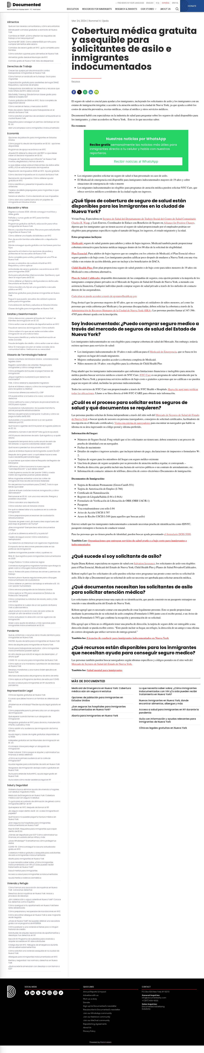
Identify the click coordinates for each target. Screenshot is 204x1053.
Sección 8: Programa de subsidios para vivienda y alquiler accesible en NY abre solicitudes (31, 940)
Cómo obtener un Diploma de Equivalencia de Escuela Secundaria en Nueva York (33, 282)
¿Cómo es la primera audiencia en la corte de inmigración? (29, 759)
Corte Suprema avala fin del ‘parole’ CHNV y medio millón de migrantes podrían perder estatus (31, 473)
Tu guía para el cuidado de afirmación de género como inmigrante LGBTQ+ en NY (34, 802)
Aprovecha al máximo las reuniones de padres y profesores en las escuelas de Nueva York (30, 252)
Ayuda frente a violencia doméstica (24, 878)
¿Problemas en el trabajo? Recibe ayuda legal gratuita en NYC (34, 705)
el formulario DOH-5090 (177, 534)
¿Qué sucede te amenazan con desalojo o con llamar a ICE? (34, 967)
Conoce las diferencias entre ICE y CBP (25, 392)
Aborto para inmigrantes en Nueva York (26, 859)
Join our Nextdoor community (96, 1017)
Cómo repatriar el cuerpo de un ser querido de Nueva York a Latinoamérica (32, 606)
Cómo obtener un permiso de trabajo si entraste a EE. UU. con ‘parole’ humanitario (34, 584)
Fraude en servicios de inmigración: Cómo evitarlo (31, 328)
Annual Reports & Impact (94, 992)
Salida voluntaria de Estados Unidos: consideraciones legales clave (33, 360)
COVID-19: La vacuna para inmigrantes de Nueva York (32, 660)
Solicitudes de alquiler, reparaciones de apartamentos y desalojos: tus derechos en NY (34, 934)
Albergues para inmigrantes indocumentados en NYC (33, 957)
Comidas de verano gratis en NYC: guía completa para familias (33, 49)
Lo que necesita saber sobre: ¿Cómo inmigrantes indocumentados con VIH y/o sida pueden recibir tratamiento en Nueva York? (31, 864)
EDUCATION (73, 8)
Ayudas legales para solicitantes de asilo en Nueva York (34, 764)
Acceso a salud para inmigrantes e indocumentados (33, 874)
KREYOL (175, 3)
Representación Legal (20, 690)
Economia (13, 133)
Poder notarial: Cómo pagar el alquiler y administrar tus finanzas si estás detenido (33, 753)
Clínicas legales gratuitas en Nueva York (26, 695)
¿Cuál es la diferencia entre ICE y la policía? (28, 533)
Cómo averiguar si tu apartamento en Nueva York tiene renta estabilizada (33, 906)
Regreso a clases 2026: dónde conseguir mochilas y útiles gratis (32, 213)
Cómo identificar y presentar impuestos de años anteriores (30, 185)
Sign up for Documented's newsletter (99, 1006)
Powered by (100, 1042)
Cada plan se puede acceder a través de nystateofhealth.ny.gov (104, 296)
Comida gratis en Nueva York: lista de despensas (30, 61)
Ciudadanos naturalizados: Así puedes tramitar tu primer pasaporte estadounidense (31, 409)
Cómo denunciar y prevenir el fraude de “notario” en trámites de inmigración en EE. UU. (32, 319)
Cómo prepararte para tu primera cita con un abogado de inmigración (33, 711)
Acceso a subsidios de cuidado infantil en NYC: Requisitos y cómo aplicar (30, 264)
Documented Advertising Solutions (153, 1007)
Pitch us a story (90, 999)
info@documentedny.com (154, 997)
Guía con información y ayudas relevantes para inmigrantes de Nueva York (167, 720)
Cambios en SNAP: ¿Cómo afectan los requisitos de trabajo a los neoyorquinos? (31, 37)
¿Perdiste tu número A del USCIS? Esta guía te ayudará (33, 432)
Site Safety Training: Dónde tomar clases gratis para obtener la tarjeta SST (32, 95)
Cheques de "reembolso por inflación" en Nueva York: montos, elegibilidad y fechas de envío (32, 160)
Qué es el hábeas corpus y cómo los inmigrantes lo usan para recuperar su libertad (34, 387)
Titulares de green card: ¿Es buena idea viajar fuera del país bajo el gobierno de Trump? (33, 522)
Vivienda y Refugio (17, 883)
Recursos (76, 81)
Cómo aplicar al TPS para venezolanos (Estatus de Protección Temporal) (31, 594)
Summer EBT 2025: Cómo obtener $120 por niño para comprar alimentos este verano (32, 43)
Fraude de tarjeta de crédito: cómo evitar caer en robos (33, 343)
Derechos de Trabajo (19, 66)
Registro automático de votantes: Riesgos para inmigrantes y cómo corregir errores (30, 366)
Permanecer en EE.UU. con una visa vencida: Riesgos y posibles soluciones (33, 497)
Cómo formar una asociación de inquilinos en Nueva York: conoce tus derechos (32, 888)
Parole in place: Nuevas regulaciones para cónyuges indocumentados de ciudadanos (32, 578)
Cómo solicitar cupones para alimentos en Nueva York (33, 54)
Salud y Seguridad (17, 785)
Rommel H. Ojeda (99, 21)
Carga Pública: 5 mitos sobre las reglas (26, 562)
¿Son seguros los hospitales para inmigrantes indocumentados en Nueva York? (29, 824)
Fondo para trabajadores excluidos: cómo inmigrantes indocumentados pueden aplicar (33, 649)
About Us (87, 1027)
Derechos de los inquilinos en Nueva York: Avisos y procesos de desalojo (31, 894)
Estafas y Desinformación (22, 314)
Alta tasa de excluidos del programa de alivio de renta (33, 676)
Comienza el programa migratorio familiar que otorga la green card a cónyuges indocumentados (34, 566)
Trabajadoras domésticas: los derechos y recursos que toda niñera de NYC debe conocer (33, 89)
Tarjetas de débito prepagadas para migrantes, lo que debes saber (33, 191)
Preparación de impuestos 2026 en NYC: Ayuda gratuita (33, 171)
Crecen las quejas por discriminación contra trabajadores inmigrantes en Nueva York (29, 71)
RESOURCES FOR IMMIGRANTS (97, 8)
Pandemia (13, 631)
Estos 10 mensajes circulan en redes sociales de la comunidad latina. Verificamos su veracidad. (31, 348)
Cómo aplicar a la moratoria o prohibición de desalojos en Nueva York (34, 665)
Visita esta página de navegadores (132, 423)
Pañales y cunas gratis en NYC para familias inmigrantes (28, 219)
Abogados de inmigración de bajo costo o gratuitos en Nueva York (33, 769)
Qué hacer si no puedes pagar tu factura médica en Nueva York (32, 818)
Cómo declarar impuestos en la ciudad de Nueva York (33, 174)
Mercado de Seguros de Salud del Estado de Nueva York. (102, 664)
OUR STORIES (147, 8)
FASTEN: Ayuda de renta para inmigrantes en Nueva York (34, 641)
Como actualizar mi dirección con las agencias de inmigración (32, 618)
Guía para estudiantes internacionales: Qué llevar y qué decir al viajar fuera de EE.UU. (33, 276)
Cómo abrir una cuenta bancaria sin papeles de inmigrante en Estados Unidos (30, 201)
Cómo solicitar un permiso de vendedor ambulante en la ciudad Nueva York (34, 117)
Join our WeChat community (96, 1020)
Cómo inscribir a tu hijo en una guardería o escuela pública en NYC (32, 288)
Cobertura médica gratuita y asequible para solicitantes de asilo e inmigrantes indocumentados (34, 854)
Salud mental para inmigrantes (22, 871)
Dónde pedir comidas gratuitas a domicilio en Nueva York (32, 31)
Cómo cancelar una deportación (23, 502)
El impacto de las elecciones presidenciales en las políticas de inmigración (31, 547)
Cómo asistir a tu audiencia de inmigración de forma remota (33, 729)
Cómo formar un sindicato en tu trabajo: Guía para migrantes (32, 77)
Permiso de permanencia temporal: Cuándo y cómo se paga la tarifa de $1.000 (33, 415)
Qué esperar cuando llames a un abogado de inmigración (29, 717)
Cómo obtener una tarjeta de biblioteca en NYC (29, 236)
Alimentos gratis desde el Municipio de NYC (28, 57)
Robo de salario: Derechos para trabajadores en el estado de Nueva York (31, 111)
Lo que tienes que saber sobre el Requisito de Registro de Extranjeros (34, 461)
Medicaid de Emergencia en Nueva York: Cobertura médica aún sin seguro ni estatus (31, 796)
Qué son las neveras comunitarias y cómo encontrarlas (34, 26)
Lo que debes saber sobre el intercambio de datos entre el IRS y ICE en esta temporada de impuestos (33, 166)
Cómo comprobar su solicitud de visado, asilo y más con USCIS (32, 600)
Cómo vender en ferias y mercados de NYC (28, 106)
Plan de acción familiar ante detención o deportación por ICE (32, 240)
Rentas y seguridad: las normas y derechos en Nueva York (32, 961)
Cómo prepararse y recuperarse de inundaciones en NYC (34, 911)
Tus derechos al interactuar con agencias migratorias (33, 543)
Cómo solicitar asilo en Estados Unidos (26, 506)
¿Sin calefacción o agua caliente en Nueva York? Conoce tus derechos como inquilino (34, 900)
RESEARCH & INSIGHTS (126, 8)
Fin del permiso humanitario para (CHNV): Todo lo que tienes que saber (33, 485)
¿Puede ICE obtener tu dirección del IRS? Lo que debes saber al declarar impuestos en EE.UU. (32, 154)
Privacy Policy (89, 1031)
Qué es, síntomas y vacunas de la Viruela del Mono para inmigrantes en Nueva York (34, 636)
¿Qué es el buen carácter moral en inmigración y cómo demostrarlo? (33, 491)
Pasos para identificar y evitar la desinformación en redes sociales (32, 338)
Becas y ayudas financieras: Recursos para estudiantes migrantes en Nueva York (34, 231)
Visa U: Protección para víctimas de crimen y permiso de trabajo (34, 572)
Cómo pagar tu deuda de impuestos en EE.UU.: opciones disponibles (34, 144)
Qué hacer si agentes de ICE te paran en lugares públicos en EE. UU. (34, 427)
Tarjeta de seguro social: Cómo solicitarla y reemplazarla (28, 538)
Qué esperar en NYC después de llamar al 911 (28, 807)
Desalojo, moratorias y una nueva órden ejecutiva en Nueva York (32, 671)
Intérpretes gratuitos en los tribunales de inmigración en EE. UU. (34, 741)
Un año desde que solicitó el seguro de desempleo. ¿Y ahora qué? (32, 655)
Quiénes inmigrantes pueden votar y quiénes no (30, 552)
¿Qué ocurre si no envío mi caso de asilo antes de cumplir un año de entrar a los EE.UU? (31, 612)
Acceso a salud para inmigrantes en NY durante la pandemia (31, 684)
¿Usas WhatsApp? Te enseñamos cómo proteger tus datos (32, 842)
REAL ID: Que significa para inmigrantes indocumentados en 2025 (34, 557)
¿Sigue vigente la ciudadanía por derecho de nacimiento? (29, 378)
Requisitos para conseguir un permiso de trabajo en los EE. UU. (33, 123)
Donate (86, 1002)
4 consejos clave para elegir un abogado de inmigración (28, 747)
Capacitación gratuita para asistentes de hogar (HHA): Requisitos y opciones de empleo (33, 83)
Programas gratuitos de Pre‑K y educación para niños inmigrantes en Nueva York (32, 225)
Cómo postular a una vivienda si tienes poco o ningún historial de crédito (33, 928)
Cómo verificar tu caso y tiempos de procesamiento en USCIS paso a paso (33, 403)
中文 (157, 3)
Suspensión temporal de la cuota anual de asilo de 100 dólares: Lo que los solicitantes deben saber (32, 442)
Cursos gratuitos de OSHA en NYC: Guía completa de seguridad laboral (32, 101)
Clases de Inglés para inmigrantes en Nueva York (30, 308)
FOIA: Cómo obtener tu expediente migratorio (28, 383)
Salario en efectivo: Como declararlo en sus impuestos (33, 196)
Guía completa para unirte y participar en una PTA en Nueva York (32, 258)
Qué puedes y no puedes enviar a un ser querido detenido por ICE (30, 421)
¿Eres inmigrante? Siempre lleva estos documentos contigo (31, 528)
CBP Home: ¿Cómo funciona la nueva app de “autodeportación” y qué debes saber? (29, 467)
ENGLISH (149, 3)
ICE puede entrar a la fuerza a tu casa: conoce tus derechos (31, 397)
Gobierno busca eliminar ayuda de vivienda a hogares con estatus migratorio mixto (33, 790)
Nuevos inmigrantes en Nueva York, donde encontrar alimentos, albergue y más (163, 702)
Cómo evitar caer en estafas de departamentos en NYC (33, 324)
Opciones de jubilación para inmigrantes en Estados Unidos (32, 138)
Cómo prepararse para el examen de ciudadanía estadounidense (31, 516)
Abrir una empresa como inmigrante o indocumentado (33, 128)
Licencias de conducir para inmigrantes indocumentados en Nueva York (127, 638)
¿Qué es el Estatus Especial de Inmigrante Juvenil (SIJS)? (34, 451)
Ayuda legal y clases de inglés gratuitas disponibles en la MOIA (33, 735)
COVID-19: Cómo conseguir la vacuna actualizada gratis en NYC (31, 848)
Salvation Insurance (144, 563)
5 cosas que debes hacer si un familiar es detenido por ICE (33, 699)
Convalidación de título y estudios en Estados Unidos (32, 305)
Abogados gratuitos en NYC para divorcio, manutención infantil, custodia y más (34, 723)
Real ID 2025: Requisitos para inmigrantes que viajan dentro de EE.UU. (32, 830)
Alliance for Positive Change (178, 222)
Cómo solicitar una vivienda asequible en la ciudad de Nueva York (33, 952)
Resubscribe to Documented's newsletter (101, 1010)
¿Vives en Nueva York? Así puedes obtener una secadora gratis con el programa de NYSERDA (34, 922)
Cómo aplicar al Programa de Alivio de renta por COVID (33, 679)
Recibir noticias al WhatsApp (136, 161)
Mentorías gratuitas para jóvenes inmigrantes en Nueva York (33, 294)
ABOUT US (165, 8)
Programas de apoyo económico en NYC (27, 149)
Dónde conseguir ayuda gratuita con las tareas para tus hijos (34, 246)
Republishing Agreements (95, 1024)
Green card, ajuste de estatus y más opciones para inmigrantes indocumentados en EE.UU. (31, 624)
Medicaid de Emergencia (163, 351)
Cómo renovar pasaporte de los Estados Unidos (30, 589)
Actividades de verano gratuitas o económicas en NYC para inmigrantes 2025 (33, 270)
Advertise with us (90, 995)
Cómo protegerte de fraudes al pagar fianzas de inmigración (30, 372)
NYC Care (145, 375)
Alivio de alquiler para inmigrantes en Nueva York (30, 644)
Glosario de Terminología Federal (26, 355)
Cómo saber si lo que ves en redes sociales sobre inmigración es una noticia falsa (30, 332)
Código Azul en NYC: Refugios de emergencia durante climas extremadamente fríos (33, 946)
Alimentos (13, 22)
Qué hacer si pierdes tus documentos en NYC (28, 447)
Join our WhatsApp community (97, 1013)
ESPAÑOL (166, 3)
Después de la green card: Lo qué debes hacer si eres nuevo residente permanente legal (32, 455)
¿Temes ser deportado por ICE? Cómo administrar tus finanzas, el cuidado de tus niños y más (32, 836)
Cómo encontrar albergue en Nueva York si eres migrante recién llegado (34, 916)
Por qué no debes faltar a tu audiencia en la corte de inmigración (32, 510)
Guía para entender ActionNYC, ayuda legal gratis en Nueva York (32, 775)
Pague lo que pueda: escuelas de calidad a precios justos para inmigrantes (32, 300)
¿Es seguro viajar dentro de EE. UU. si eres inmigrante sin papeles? (33, 812)
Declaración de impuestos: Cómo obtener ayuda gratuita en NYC (30, 179)
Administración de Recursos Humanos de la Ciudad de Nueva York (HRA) (111, 310)
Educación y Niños (17, 207)
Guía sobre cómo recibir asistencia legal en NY (29, 780)
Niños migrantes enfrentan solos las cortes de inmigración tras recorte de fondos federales (29, 479)
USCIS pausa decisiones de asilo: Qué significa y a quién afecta (34, 436)
